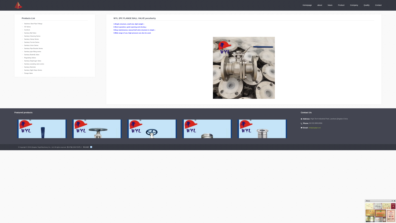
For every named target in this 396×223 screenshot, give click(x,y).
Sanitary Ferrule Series (31, 42)
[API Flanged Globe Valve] (97, 129)
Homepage (307, 5)
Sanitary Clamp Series (31, 39)
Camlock (27, 30)
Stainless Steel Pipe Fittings (33, 23)
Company (354, 5)
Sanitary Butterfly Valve (31, 54)
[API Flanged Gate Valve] (152, 129)
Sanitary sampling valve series (34, 64)
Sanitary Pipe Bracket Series (33, 48)
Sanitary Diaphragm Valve (32, 61)
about (319, 5)
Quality (366, 5)
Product (341, 5)
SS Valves (27, 27)
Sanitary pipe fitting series (32, 51)
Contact (378, 5)
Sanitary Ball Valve (30, 33)
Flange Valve (28, 73)
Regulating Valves (30, 58)
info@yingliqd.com (315, 128)
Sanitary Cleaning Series (32, 36)
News (330, 5)
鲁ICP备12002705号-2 (74, 147)
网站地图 (86, 147)
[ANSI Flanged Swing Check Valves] (207, 129)
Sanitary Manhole (30, 67)
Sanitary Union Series (31, 45)
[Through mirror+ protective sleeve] (262, 129)
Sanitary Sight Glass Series (33, 70)
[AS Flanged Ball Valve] (42, 129)
